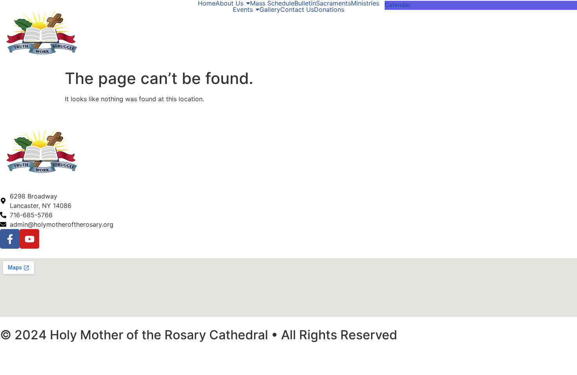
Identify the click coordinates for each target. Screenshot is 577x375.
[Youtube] (29, 239)
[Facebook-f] (10, 239)
